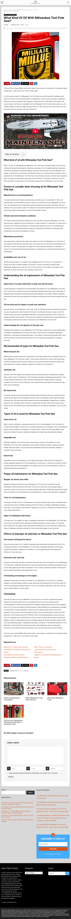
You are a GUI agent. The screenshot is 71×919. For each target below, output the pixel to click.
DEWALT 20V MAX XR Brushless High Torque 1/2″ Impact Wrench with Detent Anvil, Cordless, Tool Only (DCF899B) (52, 818)
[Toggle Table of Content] (22, 154)
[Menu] (2, 2)
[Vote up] (11, 28)
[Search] (68, 2)
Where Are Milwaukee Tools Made (12, 699)
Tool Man (6, 24)
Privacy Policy (12, 902)
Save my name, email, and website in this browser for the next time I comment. (33, 773)
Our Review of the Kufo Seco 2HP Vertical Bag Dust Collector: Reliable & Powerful (17, 803)
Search (3, 790)
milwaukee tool (14, 670)
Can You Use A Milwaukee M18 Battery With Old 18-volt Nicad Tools (13, 722)
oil (20, 670)
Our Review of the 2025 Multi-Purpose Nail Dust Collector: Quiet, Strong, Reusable (16, 812)
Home (5, 10)
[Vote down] (8, 28)
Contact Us (4, 902)
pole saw (25, 670)
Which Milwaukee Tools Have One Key (34, 699)
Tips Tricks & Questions (16, 10)
